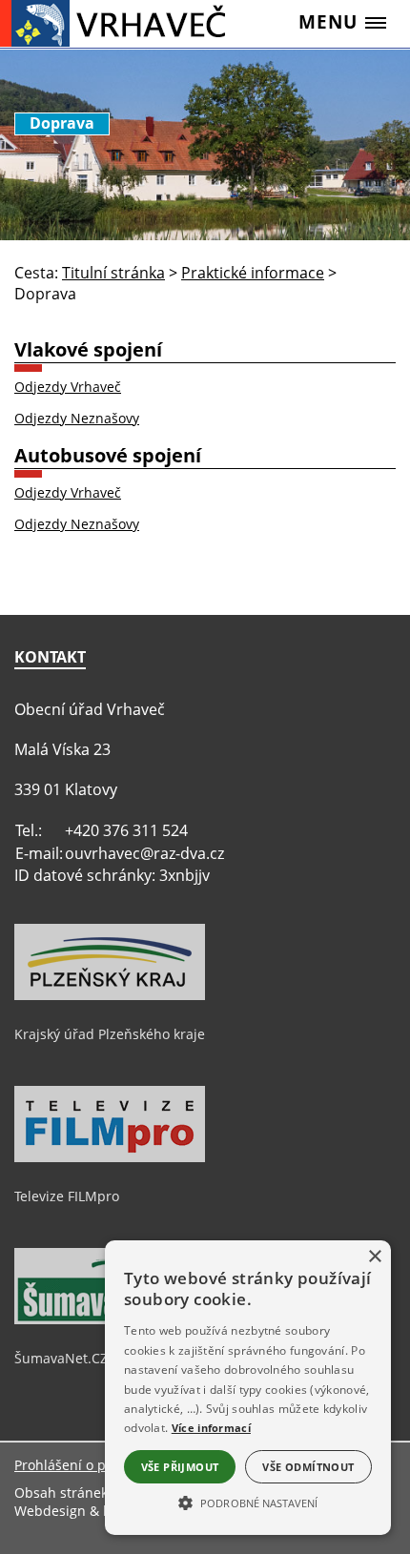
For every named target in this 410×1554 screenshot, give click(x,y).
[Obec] (119, 23)
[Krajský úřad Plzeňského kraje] (109, 995)
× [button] (374, 1257)
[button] (248, 1501)
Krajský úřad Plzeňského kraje (109, 1034)
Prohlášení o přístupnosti (94, 1465)
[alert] (248, 1387)
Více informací (211, 1428)
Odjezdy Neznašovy (76, 418)
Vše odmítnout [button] (308, 1467)
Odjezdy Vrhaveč (67, 387)
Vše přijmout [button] (180, 1467)
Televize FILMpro (66, 1196)
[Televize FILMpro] (109, 1157)
